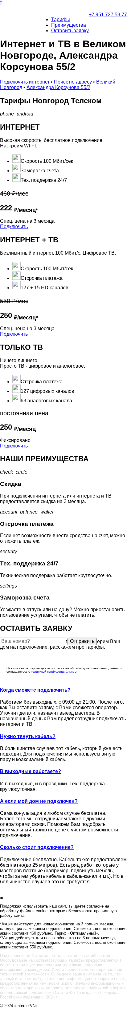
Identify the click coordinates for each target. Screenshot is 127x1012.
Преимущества (68, 25)
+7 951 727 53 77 (108, 14)
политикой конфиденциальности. (55, 671)
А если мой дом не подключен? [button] (39, 801)
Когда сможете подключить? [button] (35, 690)
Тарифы (60, 19)
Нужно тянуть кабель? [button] (27, 736)
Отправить (82, 641)
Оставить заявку (70, 30)
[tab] (63, 690)
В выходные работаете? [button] (30, 771)
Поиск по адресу (73, 81)
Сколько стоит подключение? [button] (37, 847)
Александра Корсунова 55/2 (58, 87)
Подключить (14, 226)
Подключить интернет (25, 81)
